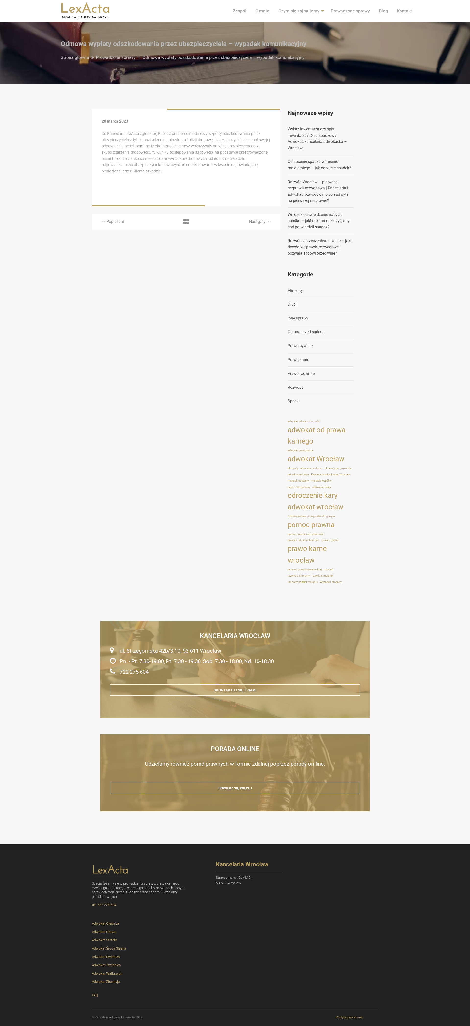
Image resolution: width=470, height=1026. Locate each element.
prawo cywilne (330, 540)
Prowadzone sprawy (350, 10)
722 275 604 (134, 672)
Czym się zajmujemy (298, 10)
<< (113, 221)
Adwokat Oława (104, 932)
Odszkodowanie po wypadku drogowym (311, 516)
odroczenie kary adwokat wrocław (315, 501)
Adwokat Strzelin (105, 940)
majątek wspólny (321, 480)
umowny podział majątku (303, 582)
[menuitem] (239, 11)
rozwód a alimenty (299, 575)
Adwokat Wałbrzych (107, 973)
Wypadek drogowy (331, 582)
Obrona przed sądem (306, 332)
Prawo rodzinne (301, 373)
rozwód (329, 569)
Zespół (239, 10)
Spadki (294, 401)
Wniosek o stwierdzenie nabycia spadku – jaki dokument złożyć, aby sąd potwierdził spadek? (319, 220)
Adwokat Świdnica (106, 957)
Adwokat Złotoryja (106, 982)
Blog (383, 10)
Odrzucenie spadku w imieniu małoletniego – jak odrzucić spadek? (319, 164)
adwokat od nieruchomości (304, 421)
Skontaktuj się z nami (235, 690)
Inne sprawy (298, 318)
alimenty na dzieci (311, 468)
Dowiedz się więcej (235, 788)
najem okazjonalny (299, 487)
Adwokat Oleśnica (105, 923)
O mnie (262, 10)
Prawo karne (298, 359)
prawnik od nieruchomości (304, 540)
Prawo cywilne (300, 345)
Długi (292, 304)
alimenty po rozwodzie (338, 468)
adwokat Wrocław (316, 459)
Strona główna (75, 57)
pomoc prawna (311, 525)
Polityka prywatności (350, 1017)
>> (259, 221)
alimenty (293, 468)
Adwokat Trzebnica (106, 965)
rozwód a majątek (322, 575)
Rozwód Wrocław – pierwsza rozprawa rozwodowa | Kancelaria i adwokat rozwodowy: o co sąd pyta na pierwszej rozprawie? (318, 191)
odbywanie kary (321, 487)
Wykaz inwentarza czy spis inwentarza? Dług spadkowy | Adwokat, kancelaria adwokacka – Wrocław (317, 138)
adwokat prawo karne (301, 450)
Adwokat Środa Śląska (109, 948)
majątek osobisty (298, 480)
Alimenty (295, 290)
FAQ (95, 995)
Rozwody (296, 387)
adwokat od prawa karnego (317, 435)
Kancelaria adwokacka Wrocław (330, 474)
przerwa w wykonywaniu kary (305, 569)
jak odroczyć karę (298, 474)
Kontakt (404, 10)
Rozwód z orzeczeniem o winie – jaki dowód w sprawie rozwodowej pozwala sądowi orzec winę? (319, 247)
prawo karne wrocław (307, 554)
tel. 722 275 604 (104, 905)
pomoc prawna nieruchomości (306, 534)
